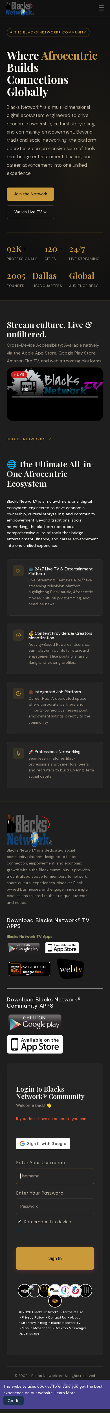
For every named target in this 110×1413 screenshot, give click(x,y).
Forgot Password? (33, 1230)
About (75, 1317)
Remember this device (47, 1222)
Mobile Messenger (36, 1328)
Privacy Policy (33, 1317)
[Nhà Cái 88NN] (24, 1290)
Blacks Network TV (66, 1323)
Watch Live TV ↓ (30, 212)
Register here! (28, 1124)
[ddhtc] (45, 1290)
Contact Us (57, 1317)
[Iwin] (55, 1300)
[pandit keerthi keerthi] (34, 1290)
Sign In (55, 1258)
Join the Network (30, 194)
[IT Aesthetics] (55, 1290)
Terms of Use (73, 1312)
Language (31, 1333)
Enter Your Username (40, 1162)
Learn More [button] (65, 1392)
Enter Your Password (39, 1193)
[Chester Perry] (85, 1290)
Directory (28, 1323)
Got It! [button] (13, 1400)
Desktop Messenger (70, 1328)
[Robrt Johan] (65, 1290)
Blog (43, 1323)
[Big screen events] (75, 1290)
